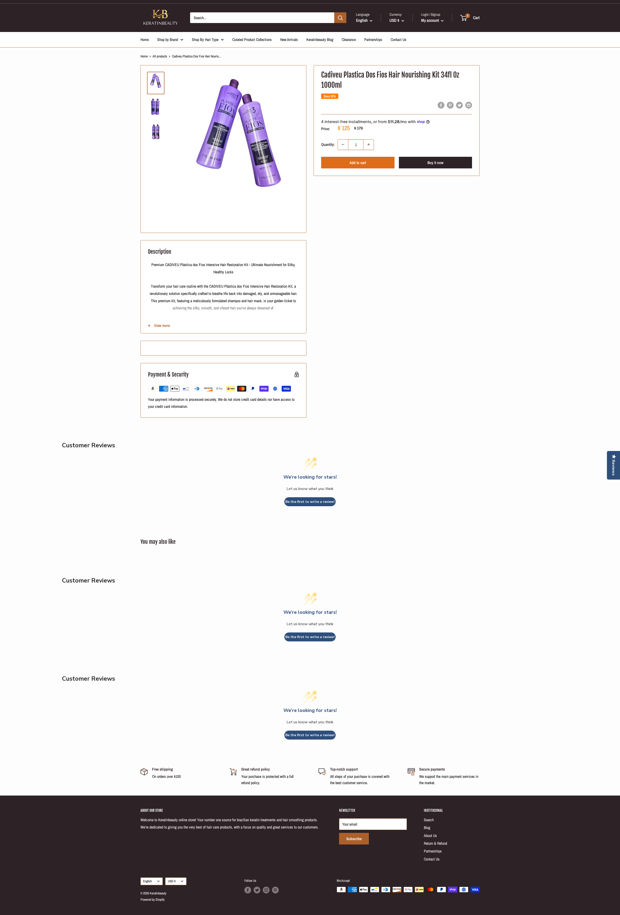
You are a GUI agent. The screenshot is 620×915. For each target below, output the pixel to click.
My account (430, 20)
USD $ (172, 881)
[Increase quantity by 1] (369, 144)
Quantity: (328, 144)
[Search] (340, 17)
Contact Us (398, 39)
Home (144, 39)
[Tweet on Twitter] (459, 105)
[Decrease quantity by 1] (343, 144)
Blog (427, 827)
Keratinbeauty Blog (319, 39)
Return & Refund (435, 843)
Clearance (349, 39)
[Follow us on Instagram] (266, 890)
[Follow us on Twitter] (257, 890)
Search (429, 819)
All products (160, 56)
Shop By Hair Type (205, 39)
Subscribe (354, 838)
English (147, 881)
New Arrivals (289, 39)
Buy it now (435, 162)
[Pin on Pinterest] (450, 105)
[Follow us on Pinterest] (275, 890)
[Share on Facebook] (441, 105)
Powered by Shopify (152, 899)
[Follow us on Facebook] (247, 890)
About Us (430, 835)
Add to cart (357, 162)
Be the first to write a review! (310, 501)
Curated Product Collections (252, 39)
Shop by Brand (167, 39)
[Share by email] (468, 105)
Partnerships (373, 39)
